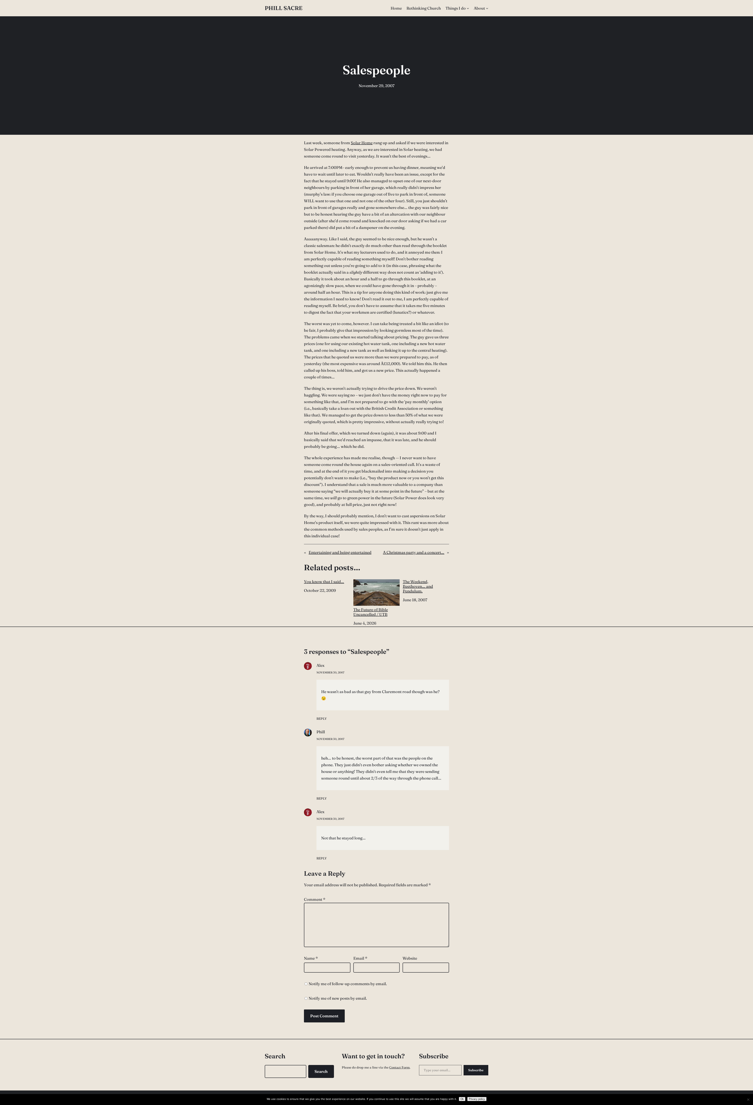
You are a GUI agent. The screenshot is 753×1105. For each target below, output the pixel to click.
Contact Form (399, 1067)
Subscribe (476, 1070)
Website (410, 958)
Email (360, 958)
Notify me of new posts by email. (338, 998)
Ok (462, 1099)
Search (321, 1071)
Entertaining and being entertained (340, 552)
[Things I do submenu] (468, 8)
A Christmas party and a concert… (413, 552)
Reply (321, 719)
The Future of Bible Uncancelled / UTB (370, 612)
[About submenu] (487, 8)
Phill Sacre (283, 8)
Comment (314, 899)
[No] (748, 1099)
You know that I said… (324, 581)
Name (311, 958)
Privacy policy (477, 1099)
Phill (320, 731)
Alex (320, 665)
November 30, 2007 (330, 672)
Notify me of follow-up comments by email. (348, 983)
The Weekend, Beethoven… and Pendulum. (418, 586)
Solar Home (362, 142)
